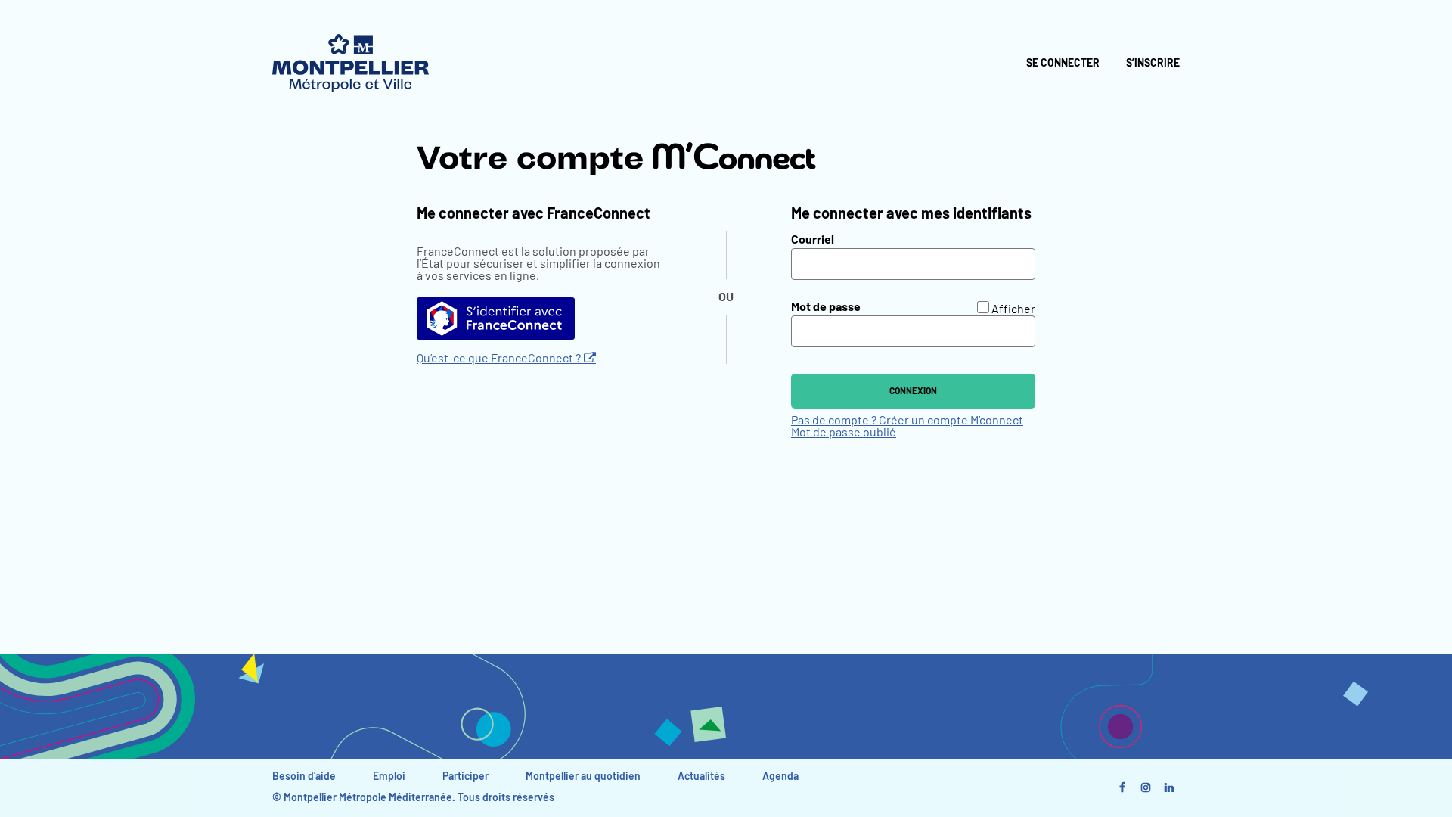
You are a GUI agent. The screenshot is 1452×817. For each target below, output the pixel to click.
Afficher (1013, 309)
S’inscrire (1153, 63)
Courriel (812, 240)
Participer (465, 777)
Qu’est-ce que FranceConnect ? (499, 359)
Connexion (913, 391)
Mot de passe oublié (843, 433)
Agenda (780, 777)
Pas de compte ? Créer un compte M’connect (907, 421)
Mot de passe (826, 307)
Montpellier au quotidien (583, 777)
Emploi (389, 777)
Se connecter (1063, 63)
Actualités (701, 777)
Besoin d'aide (304, 777)
